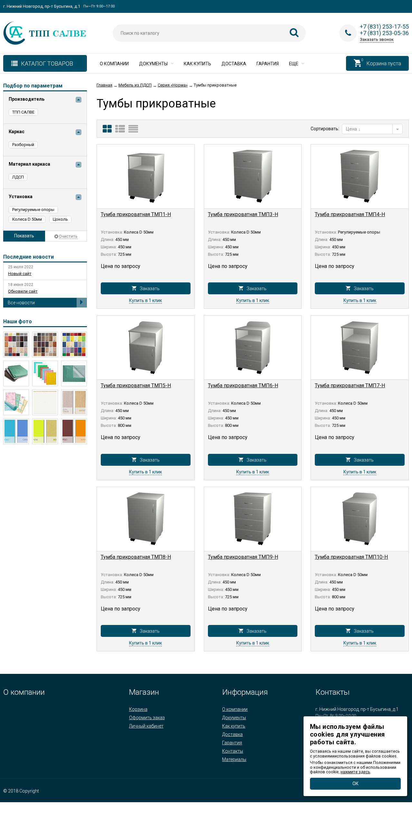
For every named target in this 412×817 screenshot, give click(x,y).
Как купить (197, 63)
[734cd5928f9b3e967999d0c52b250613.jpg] (16, 402)
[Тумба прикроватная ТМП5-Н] (145, 348)
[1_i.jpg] (74, 373)
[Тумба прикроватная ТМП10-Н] (359, 519)
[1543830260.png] (74, 402)
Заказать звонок (377, 39)
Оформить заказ (147, 717)
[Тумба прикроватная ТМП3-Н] (253, 176)
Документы (154, 63)
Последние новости (28, 257)
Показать (24, 235)
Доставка (233, 63)
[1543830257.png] (74, 431)
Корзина (138, 709)
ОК (355, 783)
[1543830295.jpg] (45, 402)
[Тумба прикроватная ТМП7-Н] (359, 348)
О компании (114, 63)
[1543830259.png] (16, 431)
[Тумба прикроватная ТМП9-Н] (253, 519)
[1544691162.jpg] (16, 344)
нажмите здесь (355, 771)
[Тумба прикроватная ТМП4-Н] (359, 176)
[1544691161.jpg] (74, 344)
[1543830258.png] (45, 431)
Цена (352, 129)
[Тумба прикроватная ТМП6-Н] (253, 348)
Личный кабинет (146, 726)
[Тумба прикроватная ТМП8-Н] (145, 519)
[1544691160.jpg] (45, 344)
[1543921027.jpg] (16, 373)
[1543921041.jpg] (45, 373)
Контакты (232, 751)
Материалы (234, 759)
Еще (294, 63)
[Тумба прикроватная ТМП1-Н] (145, 176)
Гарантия (268, 63)
